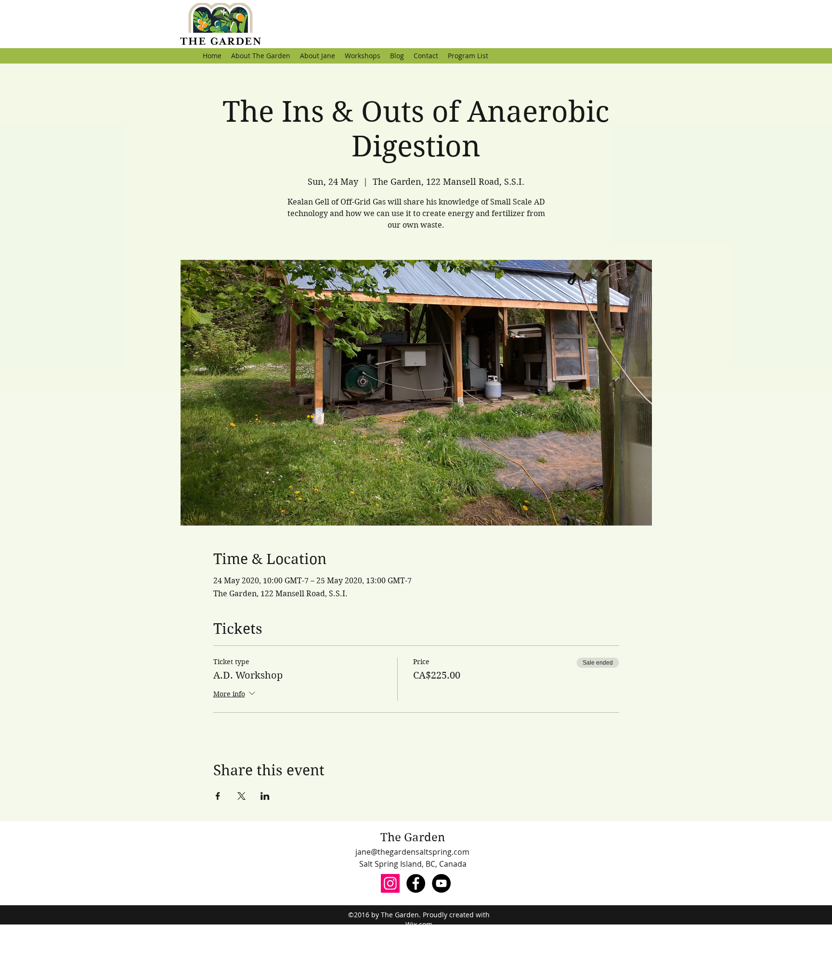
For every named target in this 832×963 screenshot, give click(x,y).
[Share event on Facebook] (217, 796)
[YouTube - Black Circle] (441, 883)
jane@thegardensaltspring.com (412, 852)
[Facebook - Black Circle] (415, 883)
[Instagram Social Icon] (390, 883)
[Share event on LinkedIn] (265, 796)
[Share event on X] (241, 796)
